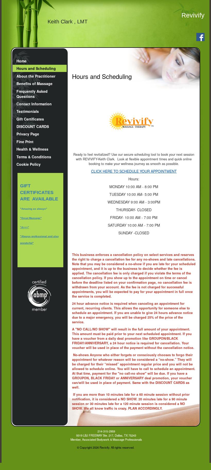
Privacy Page (27, 133)
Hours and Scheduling (36, 68)
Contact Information (34, 103)
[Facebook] (200, 36)
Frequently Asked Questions (32, 94)
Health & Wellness (32, 149)
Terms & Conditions (33, 156)
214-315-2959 (106, 431)
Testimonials (27, 111)
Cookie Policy (28, 164)
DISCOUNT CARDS (32, 126)
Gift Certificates (30, 119)
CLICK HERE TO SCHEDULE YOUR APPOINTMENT (134, 171)
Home (21, 60)
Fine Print (24, 141)
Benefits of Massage (34, 83)
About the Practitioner (35, 76)
